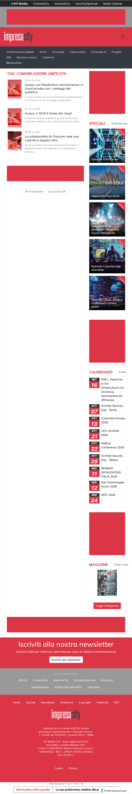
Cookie (58, 768)
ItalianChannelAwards (68, 687)
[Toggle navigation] (123, 36)
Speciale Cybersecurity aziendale (106, 268)
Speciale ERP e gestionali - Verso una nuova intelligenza (105, 229)
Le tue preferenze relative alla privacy (81, 789)
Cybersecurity (77, 51)
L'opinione (48, 57)
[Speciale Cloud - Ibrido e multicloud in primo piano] (107, 293)
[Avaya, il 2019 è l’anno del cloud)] (14, 117)
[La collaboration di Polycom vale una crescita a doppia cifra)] (14, 140)
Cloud (43, 51)
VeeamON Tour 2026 (105, 196)
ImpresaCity (62, 3)
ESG (9, 57)
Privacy (73, 768)
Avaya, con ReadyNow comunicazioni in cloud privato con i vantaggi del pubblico (54, 88)
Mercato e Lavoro (27, 57)
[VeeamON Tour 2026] (107, 182)
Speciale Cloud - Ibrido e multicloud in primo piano (107, 303)
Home (16, 702)
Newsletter (15, 62)
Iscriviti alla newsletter (66, 659)
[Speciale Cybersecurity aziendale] (107, 256)
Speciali (30, 702)
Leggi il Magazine (107, 605)
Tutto (122, 372)
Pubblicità (102, 702)
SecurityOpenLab (86, 3)
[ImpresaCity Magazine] (107, 582)
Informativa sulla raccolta (33, 789)
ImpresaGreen (40, 687)
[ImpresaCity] (18, 36)
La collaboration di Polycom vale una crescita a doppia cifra (52, 138)
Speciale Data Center (104, 159)
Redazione (66, 702)
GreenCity (107, 680)
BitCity (23, 680)
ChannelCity (41, 3)
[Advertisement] (69, 624)
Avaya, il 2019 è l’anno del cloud (48, 113)
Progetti (116, 51)
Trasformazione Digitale (20, 51)
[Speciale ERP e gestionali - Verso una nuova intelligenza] (107, 219)
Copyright (85, 702)
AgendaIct (93, 687)
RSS (116, 702)
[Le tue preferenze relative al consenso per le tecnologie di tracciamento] (114, 790)
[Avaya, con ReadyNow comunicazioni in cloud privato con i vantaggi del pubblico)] (14, 88)
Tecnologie (58, 51)
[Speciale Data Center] (107, 146)
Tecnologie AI (98, 51)
